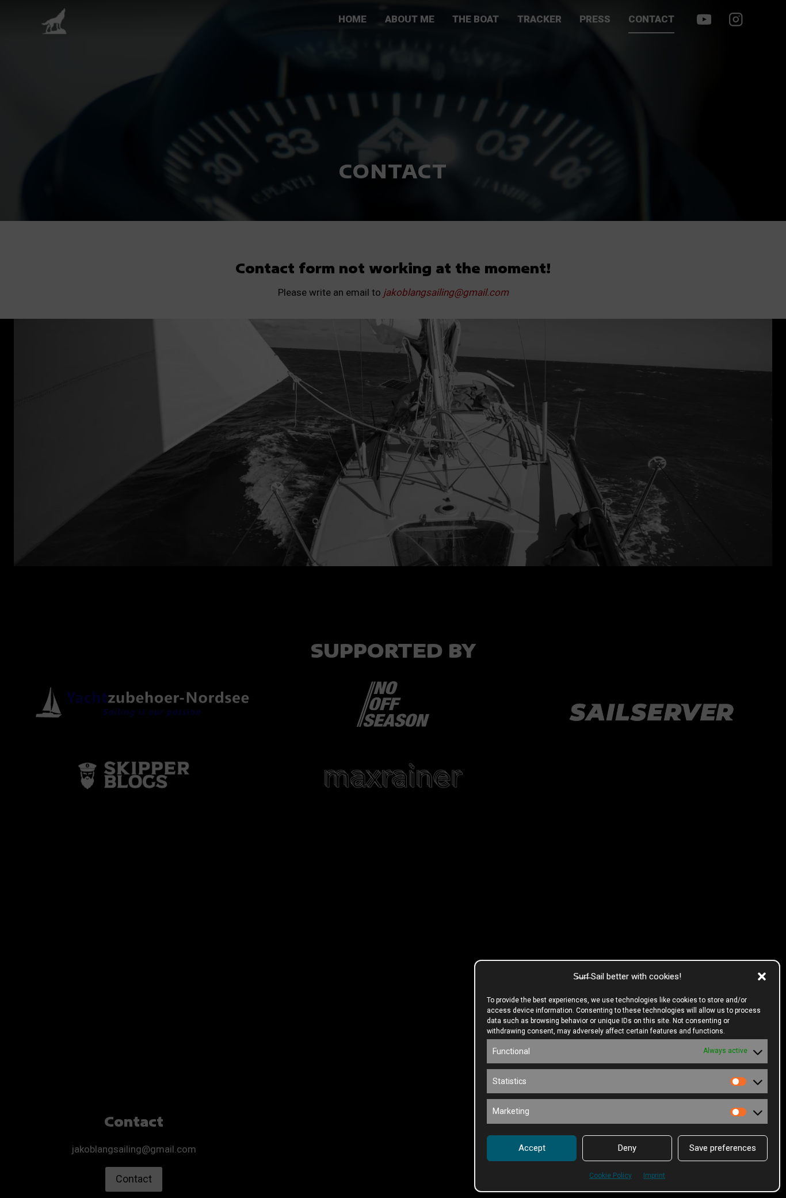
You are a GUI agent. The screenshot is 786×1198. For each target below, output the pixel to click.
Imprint (654, 1176)
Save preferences (722, 1148)
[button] (762, 976)
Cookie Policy (610, 1176)
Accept (531, 1148)
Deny (627, 1148)
